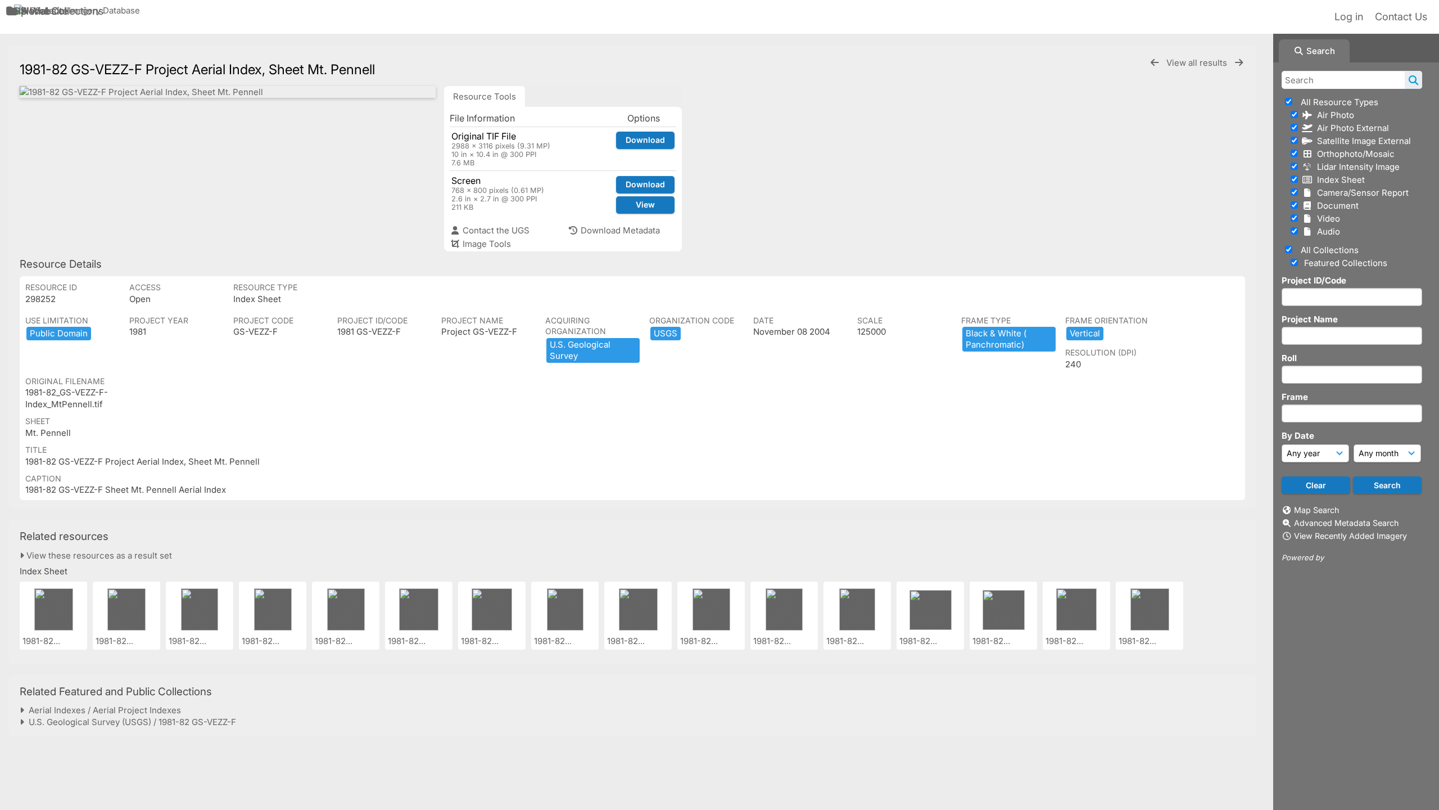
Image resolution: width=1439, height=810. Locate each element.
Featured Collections (1344, 263)
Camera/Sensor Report (1361, 192)
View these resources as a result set (98, 555)
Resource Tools (484, 96)
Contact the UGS (495, 230)
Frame (1295, 397)
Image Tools (485, 243)
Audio (1326, 231)
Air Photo (1333, 115)
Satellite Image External (1362, 141)
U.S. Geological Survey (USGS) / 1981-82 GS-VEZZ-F (130, 722)
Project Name (1310, 319)
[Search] (1413, 80)
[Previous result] (1154, 63)
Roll (1289, 358)
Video (1326, 218)
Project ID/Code (1314, 280)
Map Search (1316, 510)
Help (16, 11)
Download (645, 140)
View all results (1197, 62)
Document (1336, 205)
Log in (1348, 16)
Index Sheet (1339, 179)
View (645, 204)
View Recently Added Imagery (1350, 536)
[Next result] (1239, 63)
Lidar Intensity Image (1356, 166)
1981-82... (42, 641)
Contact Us (1401, 16)
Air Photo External (1351, 128)
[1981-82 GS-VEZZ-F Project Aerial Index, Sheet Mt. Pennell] (228, 92)
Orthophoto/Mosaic (1354, 153)
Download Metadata (619, 230)
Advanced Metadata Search (1346, 523)
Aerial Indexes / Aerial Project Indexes (102, 710)
